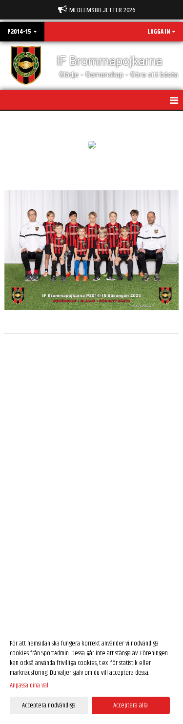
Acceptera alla (130, 705)
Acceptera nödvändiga (49, 705)
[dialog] (91, 674)
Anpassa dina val (29, 685)
